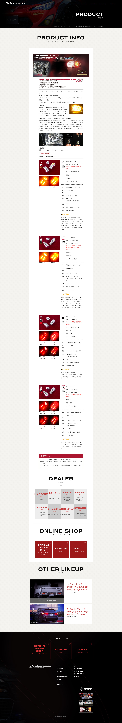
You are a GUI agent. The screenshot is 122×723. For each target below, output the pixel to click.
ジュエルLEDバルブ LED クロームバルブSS (94, 26)
